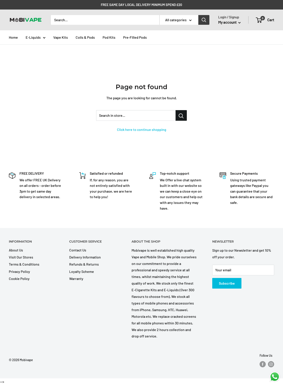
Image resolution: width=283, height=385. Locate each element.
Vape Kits (60, 37)
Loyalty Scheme (81, 271)
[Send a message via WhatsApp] (275, 377)
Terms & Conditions (24, 264)
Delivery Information (85, 257)
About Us (16, 250)
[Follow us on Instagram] (271, 364)
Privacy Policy (19, 271)
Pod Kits (109, 37)
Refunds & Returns (84, 264)
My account (227, 22)
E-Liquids (33, 37)
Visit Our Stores (21, 257)
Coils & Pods (85, 37)
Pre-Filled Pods (135, 37)
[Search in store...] (181, 115)
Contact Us (77, 250)
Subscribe (227, 283)
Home (13, 37)
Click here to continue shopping (141, 129)
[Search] (203, 20)
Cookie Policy (19, 278)
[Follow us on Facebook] (263, 364)
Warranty (76, 278)
